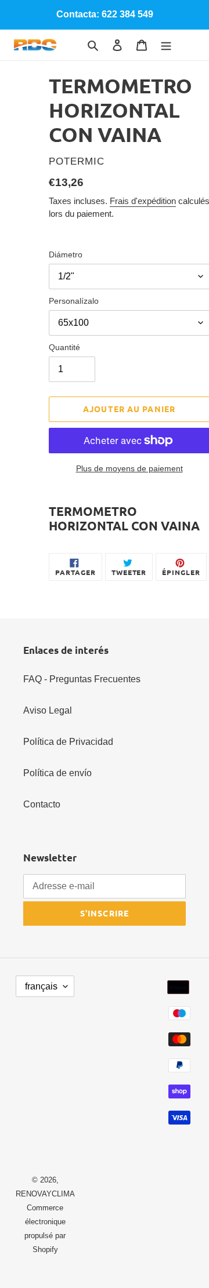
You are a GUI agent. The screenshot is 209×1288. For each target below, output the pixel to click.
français (41, 986)
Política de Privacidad (68, 742)
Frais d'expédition (143, 201)
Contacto (41, 804)
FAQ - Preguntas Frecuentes (81, 679)
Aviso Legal (47, 710)
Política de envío (57, 773)
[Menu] (166, 44)
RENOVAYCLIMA (45, 1193)
